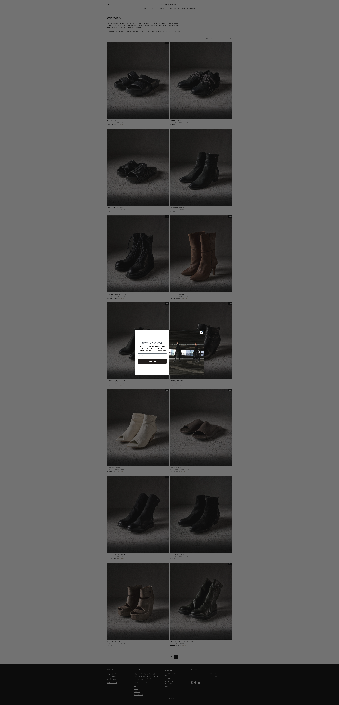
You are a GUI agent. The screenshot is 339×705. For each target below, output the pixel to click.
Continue (152, 361)
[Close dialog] (201, 332)
